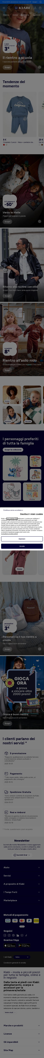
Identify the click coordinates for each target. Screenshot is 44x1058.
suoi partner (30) (12, 518)
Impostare (22, 539)
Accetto (22, 546)
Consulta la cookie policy (9, 534)
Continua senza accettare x (13, 510)
